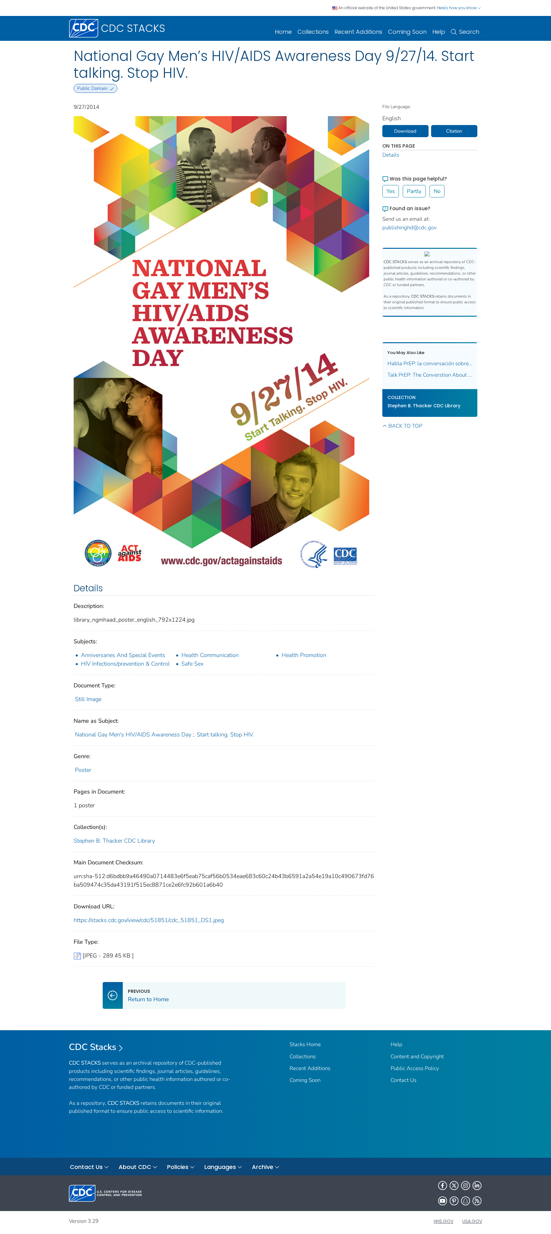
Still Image (88, 699)
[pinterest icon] (454, 1201)
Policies (177, 1167)
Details (390, 155)
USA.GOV (472, 1221)
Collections (313, 32)
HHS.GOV (443, 1221)
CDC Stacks (92, 1047)
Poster (83, 770)
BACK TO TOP (405, 426)
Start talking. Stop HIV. (225, 734)
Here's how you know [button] (457, 8)
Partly (414, 191)
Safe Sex (192, 664)
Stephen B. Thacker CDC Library (114, 841)
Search (469, 32)
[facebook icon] (442, 1185)
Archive (262, 1167)
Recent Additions (358, 32)
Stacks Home (305, 1044)
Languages (220, 1167)
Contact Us (403, 1080)
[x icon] (454, 1185)
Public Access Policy (415, 1068)
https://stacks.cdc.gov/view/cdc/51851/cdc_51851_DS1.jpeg (149, 920)
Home (283, 32)
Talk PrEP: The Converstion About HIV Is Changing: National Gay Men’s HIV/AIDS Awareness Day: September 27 (430, 375)
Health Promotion (304, 655)
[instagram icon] (465, 1185)
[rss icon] (477, 1201)
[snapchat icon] (465, 1201)
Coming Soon (407, 32)
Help (438, 32)
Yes (390, 191)
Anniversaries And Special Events (123, 655)
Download (405, 131)
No (437, 191)
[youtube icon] (442, 1201)
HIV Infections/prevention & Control (125, 664)
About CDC (135, 1167)
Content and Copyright (417, 1056)
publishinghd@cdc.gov (409, 227)
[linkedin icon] (477, 1185)
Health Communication (210, 655)
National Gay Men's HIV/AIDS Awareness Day (133, 734)
